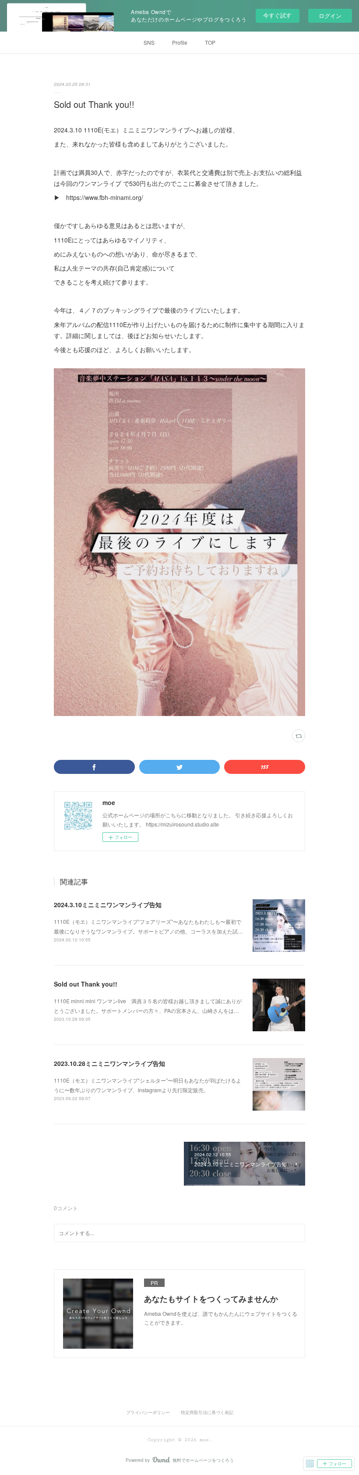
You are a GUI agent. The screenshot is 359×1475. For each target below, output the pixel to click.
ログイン (330, 15)
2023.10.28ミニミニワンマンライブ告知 (109, 1063)
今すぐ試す (277, 15)
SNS (149, 42)
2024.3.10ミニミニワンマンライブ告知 (108, 904)
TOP (210, 42)
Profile (179, 42)
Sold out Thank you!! (85, 984)
